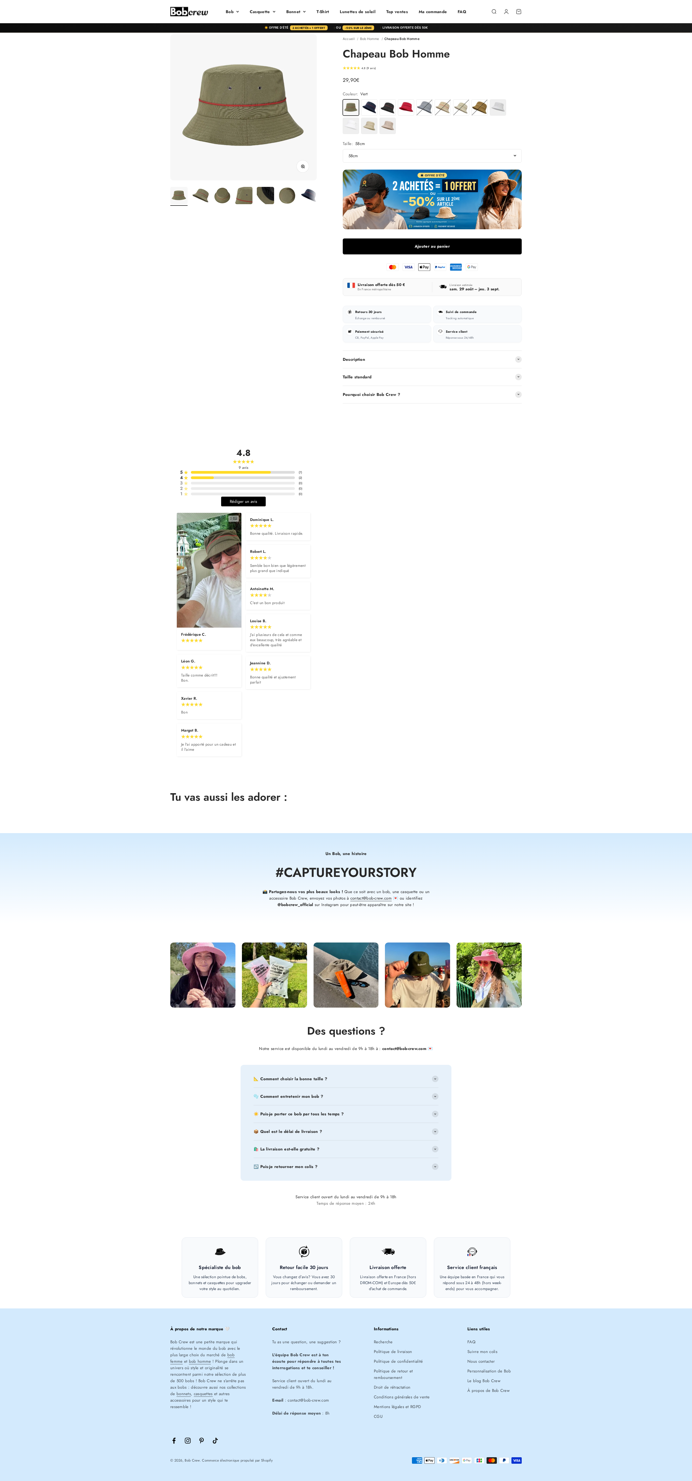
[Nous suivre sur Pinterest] (201, 1440)
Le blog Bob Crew (483, 1381)
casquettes (203, 1394)
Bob (230, 12)
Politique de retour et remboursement (393, 1374)
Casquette (260, 12)
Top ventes (397, 12)
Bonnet (293, 12)
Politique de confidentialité (398, 1361)
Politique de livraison (393, 1352)
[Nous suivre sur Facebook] (174, 1440)
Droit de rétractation (392, 1387)
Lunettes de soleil (357, 12)
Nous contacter (481, 1361)
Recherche (383, 1342)
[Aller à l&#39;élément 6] (287, 196)
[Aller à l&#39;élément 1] (179, 196)
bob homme (200, 1361)
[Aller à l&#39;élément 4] (243, 196)
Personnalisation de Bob (489, 1371)
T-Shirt (323, 12)
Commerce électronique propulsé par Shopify (237, 1460)
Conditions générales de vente (402, 1397)
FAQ (462, 12)
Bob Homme (369, 39)
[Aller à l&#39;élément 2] (200, 196)
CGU (378, 1416)
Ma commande (433, 12)
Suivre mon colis (482, 1352)
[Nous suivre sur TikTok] (215, 1440)
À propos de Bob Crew (488, 1391)
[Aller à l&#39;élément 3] (222, 196)
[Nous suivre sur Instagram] (187, 1440)
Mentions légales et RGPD (397, 1407)
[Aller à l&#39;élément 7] (308, 196)
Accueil (349, 39)
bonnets (184, 1394)
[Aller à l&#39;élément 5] (265, 196)
